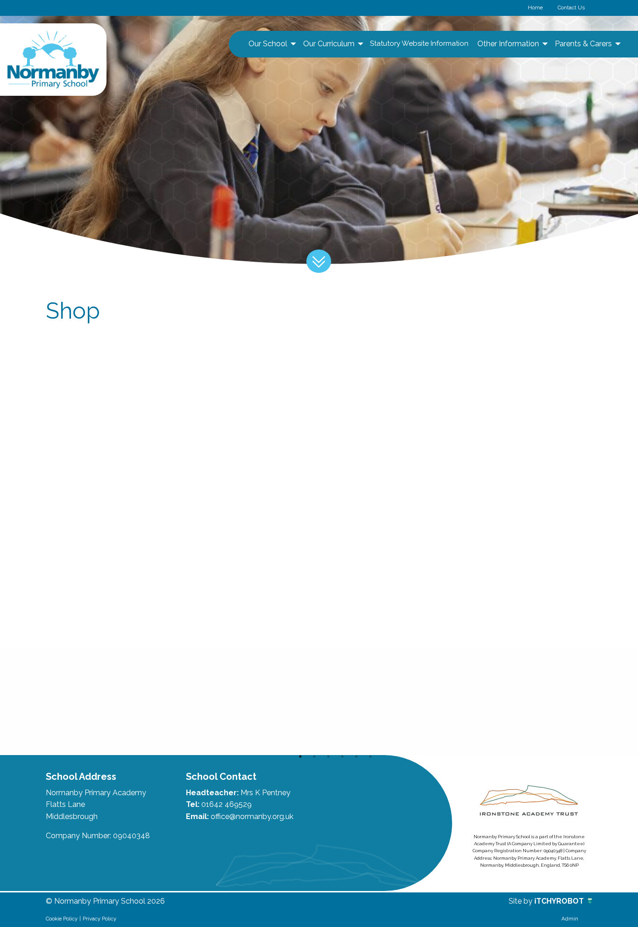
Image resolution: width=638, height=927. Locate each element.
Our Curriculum (328, 43)
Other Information (508, 43)
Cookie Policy (62, 918)
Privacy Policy (99, 918)
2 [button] (314, 756)
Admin (569, 918)
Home (535, 7)
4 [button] (342, 756)
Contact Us (571, 7)
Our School (267, 43)
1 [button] (300, 756)
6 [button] (370, 756)
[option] (100, 701)
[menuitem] (271, 44)
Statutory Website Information (419, 43)
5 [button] (356, 756)
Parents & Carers (583, 43)
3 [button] (328, 756)
